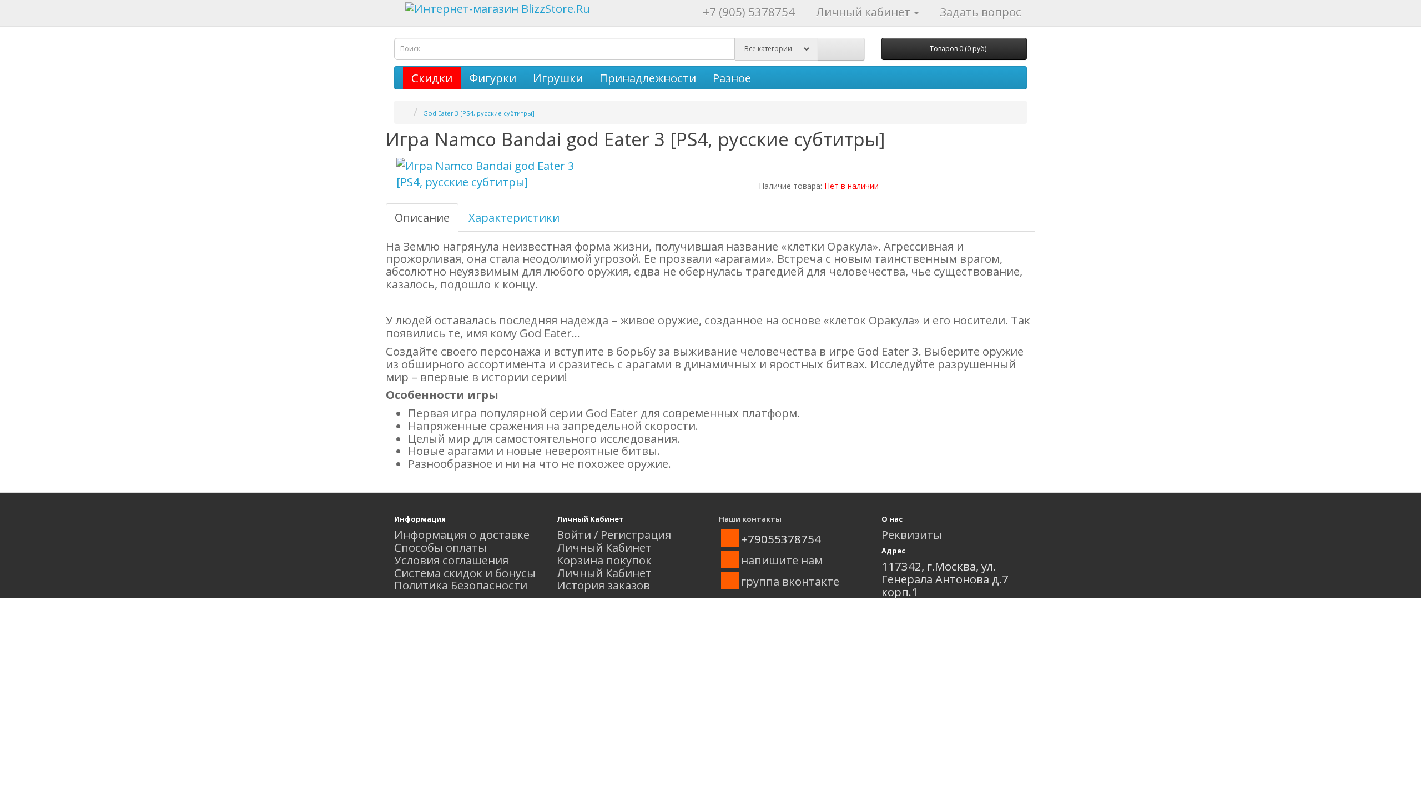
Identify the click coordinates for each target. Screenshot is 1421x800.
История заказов (603, 585)
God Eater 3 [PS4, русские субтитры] (479, 113)
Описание (422, 217)
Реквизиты (911, 534)
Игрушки (558, 78)
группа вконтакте (790, 581)
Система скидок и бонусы (465, 573)
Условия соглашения (451, 560)
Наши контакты (750, 519)
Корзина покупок (604, 560)
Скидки (431, 78)
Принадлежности (647, 78)
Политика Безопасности (460, 585)
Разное (732, 78)
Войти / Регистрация (614, 534)
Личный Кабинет (604, 547)
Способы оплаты (440, 547)
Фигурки (492, 78)
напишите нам (782, 560)
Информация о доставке (462, 534)
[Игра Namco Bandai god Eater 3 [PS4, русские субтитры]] (494, 174)
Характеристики (514, 217)
